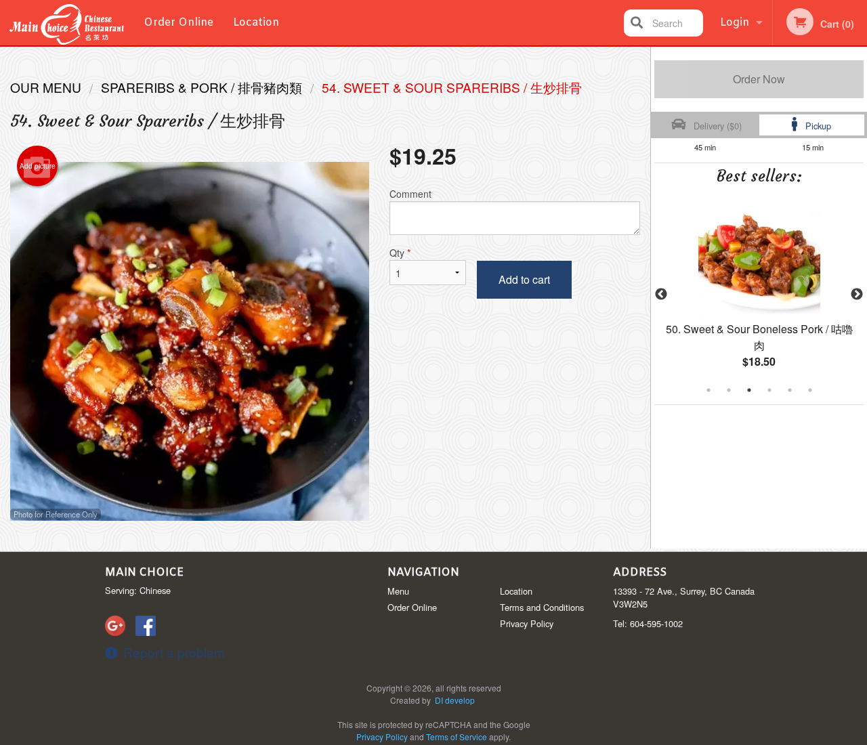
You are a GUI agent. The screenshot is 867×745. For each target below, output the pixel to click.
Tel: (648, 623)
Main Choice (144, 573)
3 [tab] (749, 390)
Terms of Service (456, 736)
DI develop (455, 700)
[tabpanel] (759, 294)
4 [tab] (769, 390)
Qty (399, 252)
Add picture (38, 166)
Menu (398, 590)
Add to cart (524, 279)
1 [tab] (708, 390)
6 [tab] (810, 390)
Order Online (178, 23)
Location (256, 23)
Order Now (759, 79)
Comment (410, 193)
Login (734, 23)
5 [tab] (790, 390)
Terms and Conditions (542, 607)
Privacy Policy (526, 623)
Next (857, 294)
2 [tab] (729, 390)
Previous (661, 294)
